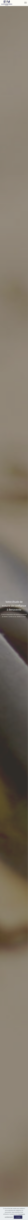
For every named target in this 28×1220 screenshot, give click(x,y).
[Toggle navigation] (25, 2)
